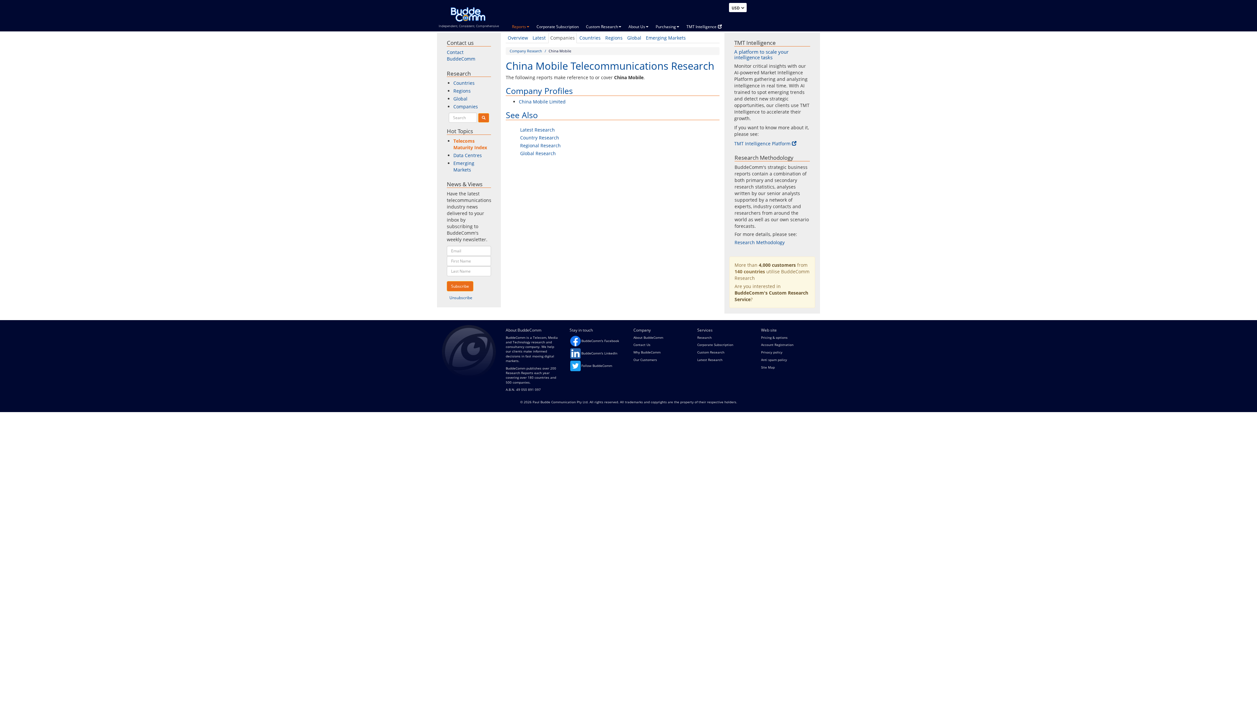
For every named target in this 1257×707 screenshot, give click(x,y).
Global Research (538, 153)
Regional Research (540, 145)
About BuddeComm (648, 337)
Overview (518, 38)
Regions (614, 38)
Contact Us (641, 344)
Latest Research (537, 130)
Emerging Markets (666, 38)
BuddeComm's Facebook (600, 340)
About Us (636, 26)
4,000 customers (777, 265)
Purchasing (666, 26)
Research (704, 337)
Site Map (768, 367)
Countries (590, 38)
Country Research (539, 138)
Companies (562, 38)
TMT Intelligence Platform (762, 143)
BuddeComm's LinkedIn (599, 353)
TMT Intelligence (701, 26)
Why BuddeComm (647, 352)
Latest (539, 38)
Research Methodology (760, 242)
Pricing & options (774, 337)
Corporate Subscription (558, 26)
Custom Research (602, 26)
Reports (519, 26)
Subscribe (460, 286)
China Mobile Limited (542, 102)
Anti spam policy (774, 359)
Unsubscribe (460, 297)
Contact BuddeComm (461, 55)
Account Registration (777, 344)
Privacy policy (771, 352)
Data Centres (467, 155)
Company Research (526, 50)
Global (634, 38)
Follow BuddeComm (596, 365)
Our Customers (645, 359)
